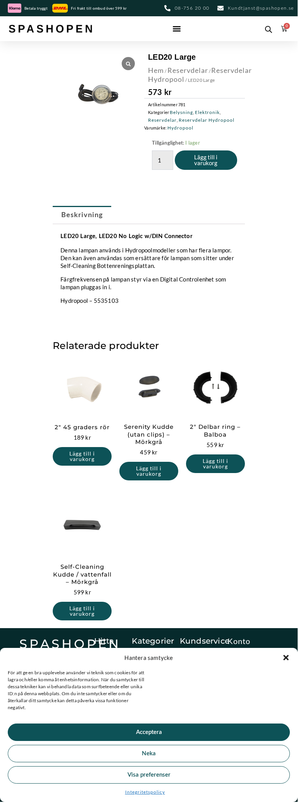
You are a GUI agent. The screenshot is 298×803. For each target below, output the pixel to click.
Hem (156, 70)
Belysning (181, 112)
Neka (149, 753)
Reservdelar (187, 70)
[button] (286, 657)
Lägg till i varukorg (205, 160)
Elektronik (207, 112)
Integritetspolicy (145, 792)
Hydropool (180, 128)
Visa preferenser (149, 775)
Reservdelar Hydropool (206, 120)
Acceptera (149, 732)
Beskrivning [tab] (82, 215)
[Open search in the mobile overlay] (267, 29)
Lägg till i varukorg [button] (82, 456)
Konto (238, 641)
